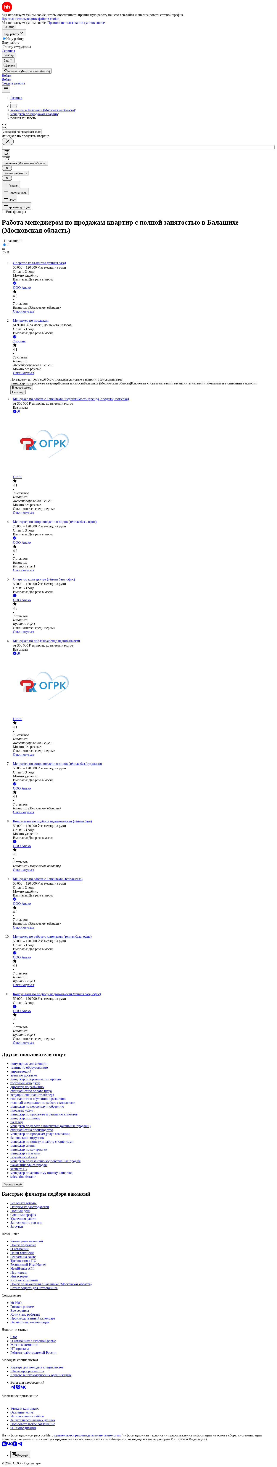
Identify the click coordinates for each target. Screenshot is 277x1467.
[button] (6, 75)
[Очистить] (8, 141)
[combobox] (22, 132)
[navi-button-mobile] (6, 88)
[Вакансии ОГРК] (143, 444)
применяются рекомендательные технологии (87, 1435)
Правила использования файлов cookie (76, 22)
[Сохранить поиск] (6, 153)
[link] (9, 65)
